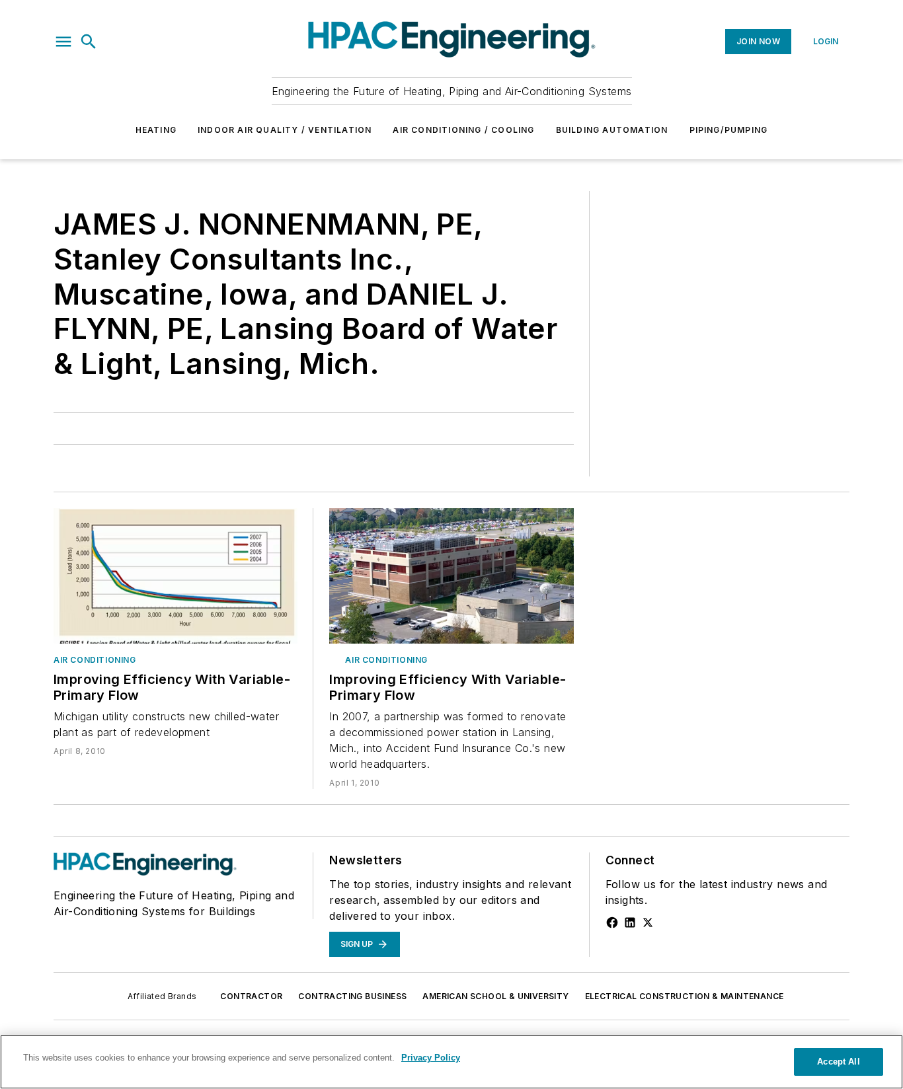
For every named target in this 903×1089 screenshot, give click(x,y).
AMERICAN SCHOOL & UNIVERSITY (495, 996)
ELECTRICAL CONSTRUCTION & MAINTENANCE (684, 996)
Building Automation (612, 130)
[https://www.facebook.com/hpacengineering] (612, 922)
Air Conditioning (95, 660)
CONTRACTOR (251, 996)
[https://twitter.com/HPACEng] (647, 922)
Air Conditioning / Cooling (463, 130)
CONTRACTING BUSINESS (352, 996)
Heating (156, 130)
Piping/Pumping (728, 130)
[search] (88, 42)
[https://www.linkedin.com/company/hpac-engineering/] (630, 922)
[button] (63, 42)
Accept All (838, 1062)
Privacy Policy (430, 1058)
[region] (451, 1062)
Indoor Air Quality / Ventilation (285, 130)
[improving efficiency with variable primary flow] (175, 576)
